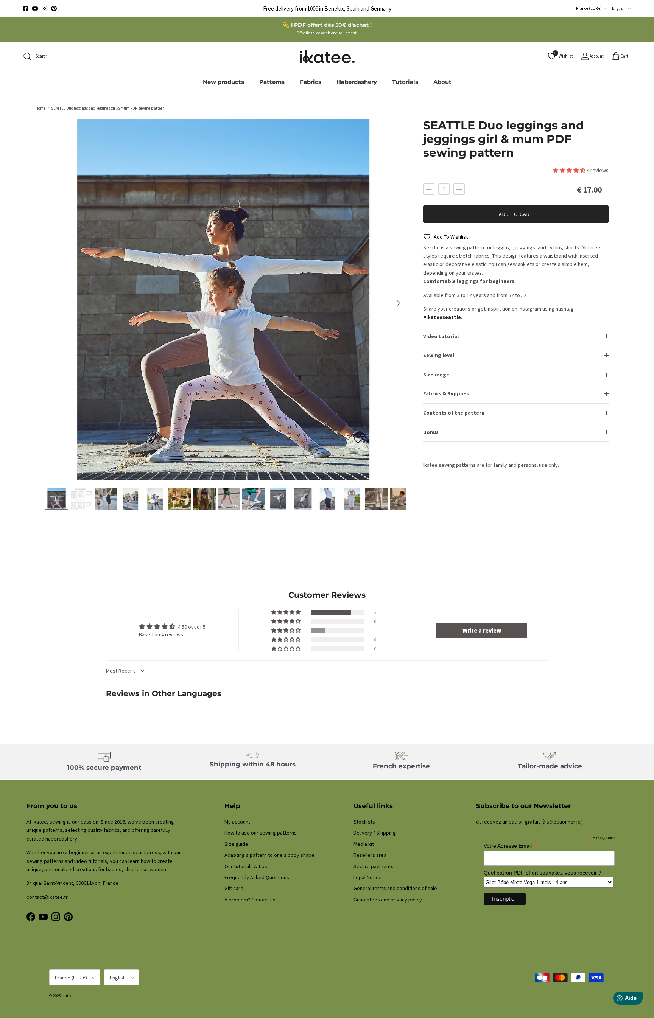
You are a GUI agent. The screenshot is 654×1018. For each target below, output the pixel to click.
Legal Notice (367, 877)
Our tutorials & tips (245, 866)
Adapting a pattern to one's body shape (269, 855)
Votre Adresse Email (510, 846)
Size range (436, 374)
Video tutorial (441, 336)
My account (237, 821)
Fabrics (310, 81)
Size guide (236, 844)
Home (40, 107)
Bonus (431, 432)
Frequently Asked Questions (256, 877)
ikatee (66, 995)
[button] (570, 170)
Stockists (364, 821)
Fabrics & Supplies (446, 393)
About (442, 81)
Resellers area (369, 855)
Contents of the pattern (453, 412)
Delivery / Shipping (374, 832)
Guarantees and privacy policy (387, 899)
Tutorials (405, 81)
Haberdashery (356, 81)
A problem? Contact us (250, 899)
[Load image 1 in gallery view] (226, 299)
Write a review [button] (481, 630)
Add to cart (516, 214)
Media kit (363, 844)
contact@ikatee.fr (327, 8)
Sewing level (438, 355)
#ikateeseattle (442, 317)
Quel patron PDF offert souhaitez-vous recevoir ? (542, 873)
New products (223, 81)
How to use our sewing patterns (260, 832)
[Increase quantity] (459, 189)
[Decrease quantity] (428, 189)
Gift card (233, 888)
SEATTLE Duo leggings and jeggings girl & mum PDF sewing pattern (108, 107)
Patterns (272, 81)
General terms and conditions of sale (395, 888)
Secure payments (373, 866)
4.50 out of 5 (192, 626)
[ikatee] (327, 56)
